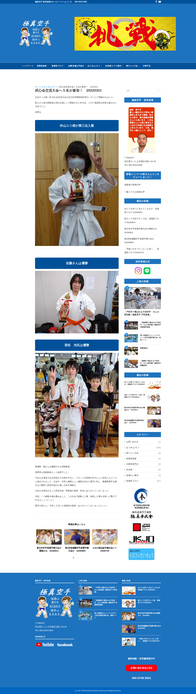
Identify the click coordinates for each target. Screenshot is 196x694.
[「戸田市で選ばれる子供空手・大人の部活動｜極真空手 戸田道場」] (142, 298)
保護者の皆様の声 (132, 185)
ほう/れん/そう (94, 66)
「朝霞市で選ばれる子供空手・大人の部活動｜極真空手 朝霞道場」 (150, 363)
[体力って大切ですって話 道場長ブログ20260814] (154, 398)
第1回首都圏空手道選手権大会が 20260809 (134, 421)
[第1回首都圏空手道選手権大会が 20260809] (77, 537)
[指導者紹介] (131, 351)
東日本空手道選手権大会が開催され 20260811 (134, 409)
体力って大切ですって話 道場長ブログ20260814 (134, 396)
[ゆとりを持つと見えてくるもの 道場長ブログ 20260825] (154, 385)
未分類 (143, 470)
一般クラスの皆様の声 (134, 192)
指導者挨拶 (42, 66)
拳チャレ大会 (132, 66)
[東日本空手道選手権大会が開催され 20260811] (49, 537)
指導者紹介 (144, 348)
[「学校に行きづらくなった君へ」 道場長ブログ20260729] (129, 642)
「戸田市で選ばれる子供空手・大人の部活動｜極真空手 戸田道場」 (141, 313)
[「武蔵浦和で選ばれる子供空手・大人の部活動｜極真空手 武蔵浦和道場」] (131, 325)
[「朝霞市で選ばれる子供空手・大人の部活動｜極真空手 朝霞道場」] (131, 364)
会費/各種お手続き (76, 66)
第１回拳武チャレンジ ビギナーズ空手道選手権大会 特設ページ (150, 337)
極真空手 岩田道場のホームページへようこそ (53, 2)
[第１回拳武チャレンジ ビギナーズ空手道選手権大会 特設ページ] (131, 338)
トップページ (28, 66)
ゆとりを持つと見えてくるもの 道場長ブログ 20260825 (134, 383)
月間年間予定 (143, 464)
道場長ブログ (57, 66)
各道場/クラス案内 (113, 66)
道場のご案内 (143, 475)
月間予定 (147, 66)
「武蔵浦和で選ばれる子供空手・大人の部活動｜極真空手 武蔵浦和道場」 (150, 325)
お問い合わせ (143, 442)
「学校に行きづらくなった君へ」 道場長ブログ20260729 (148, 640)
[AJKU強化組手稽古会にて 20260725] (105, 537)
